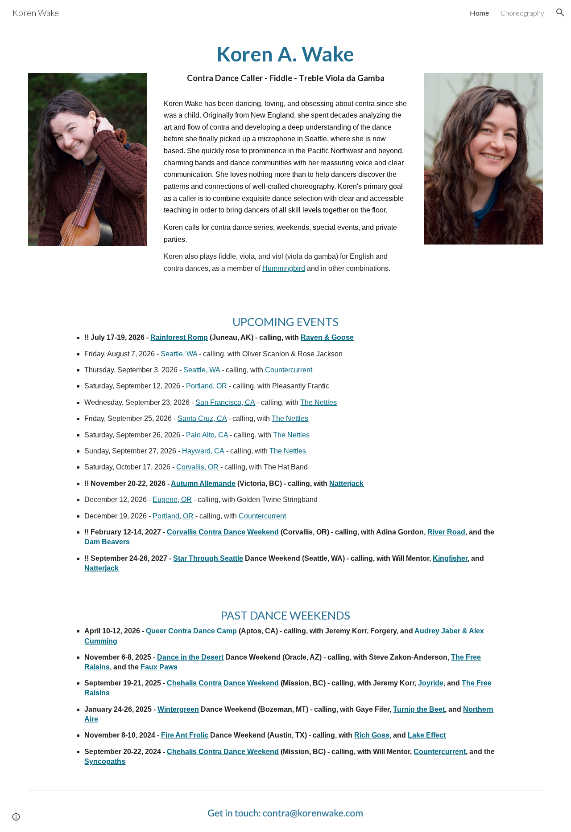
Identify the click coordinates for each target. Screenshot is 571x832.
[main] (285, 64)
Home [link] (479, 12)
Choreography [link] (522, 12)
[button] (560, 12)
